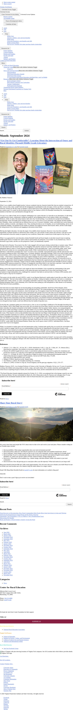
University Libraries (9, 676)
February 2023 (8, 565)
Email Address (6, 386)
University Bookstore (10, 687)
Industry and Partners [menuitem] (9, 59)
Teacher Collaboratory (13, 84)
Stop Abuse (7, 681)
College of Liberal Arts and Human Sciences (16, 640)
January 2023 (7, 567)
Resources (6, 79)
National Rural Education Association (14, 629)
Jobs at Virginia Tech (9, 689)
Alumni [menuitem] (6, 57)
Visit (5, 29)
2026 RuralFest (11, 72)
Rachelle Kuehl (23, 147)
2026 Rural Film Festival (14, 76)
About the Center (8, 67)
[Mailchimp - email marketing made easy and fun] (60, 395)
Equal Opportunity (9, 684)
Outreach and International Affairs (13, 641)
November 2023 (8, 557)
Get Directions (4, 656)
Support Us (36, 621)
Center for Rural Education (11, 65)
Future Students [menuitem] (8, 50)
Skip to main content (9, 2)
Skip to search (7, 4)
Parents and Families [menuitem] (9, 54)
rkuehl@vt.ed (28, 470)
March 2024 (7, 553)
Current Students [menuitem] (8, 52)
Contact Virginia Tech (6, 664)
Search (2, 130)
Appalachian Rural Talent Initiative (13, 87)
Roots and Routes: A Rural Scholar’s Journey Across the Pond (17, 519)
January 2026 (7, 535)
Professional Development (14, 86)
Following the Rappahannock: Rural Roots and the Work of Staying (19, 515)
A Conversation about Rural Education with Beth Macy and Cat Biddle (27, 77)
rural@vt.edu (7, 600)
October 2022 (7, 572)
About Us (10, 69)
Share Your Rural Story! (11, 403)
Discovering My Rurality (7, 518)
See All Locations (5, 660)
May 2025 (6, 540)
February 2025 (8, 542)
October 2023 (7, 558)
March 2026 (7, 534)
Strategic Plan (7, 690)
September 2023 (8, 560)
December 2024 (8, 545)
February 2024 (8, 555)
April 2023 (7, 562)
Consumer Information (10, 679)
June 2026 (6, 532)
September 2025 (8, 539)
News (7, 398)
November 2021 (8, 575)
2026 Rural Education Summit (15, 74)
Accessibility (7, 677)
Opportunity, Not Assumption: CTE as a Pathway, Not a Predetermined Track (22, 516)
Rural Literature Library (14, 81)
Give (5, 31)
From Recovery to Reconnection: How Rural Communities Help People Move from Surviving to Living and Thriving (33, 513)
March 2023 (7, 563)
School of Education (9, 636)
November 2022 (8, 570)
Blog (5, 90)
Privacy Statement (9, 671)
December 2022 (8, 568)
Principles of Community (11, 669)
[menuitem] (18, 36)
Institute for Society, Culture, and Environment (17, 638)
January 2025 (7, 544)
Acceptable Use (8, 672)
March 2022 (7, 573)
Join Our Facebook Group (11, 648)
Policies (6, 682)
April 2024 (7, 552)
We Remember (8, 674)
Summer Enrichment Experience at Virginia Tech (17, 89)
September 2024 (8, 549)
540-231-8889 (8, 598)
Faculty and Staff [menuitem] (8, 55)
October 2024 (7, 547)
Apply (5, 28)
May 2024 (6, 550)
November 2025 (8, 537)
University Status (8, 667)
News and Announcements (11, 70)
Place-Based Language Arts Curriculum (18, 82)
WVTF (6, 686)
